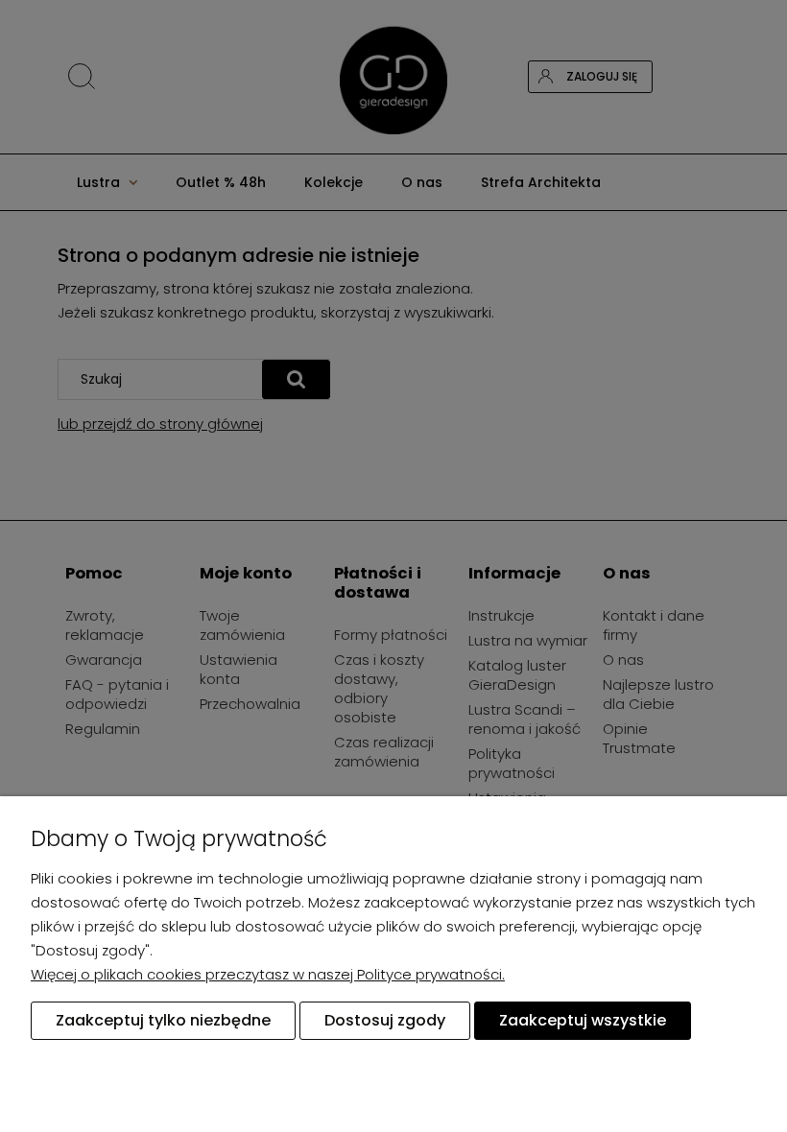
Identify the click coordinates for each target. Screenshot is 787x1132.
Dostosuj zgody (384, 1020)
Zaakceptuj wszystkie (582, 1020)
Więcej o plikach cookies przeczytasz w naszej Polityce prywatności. (268, 974)
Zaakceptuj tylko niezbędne (163, 1020)
